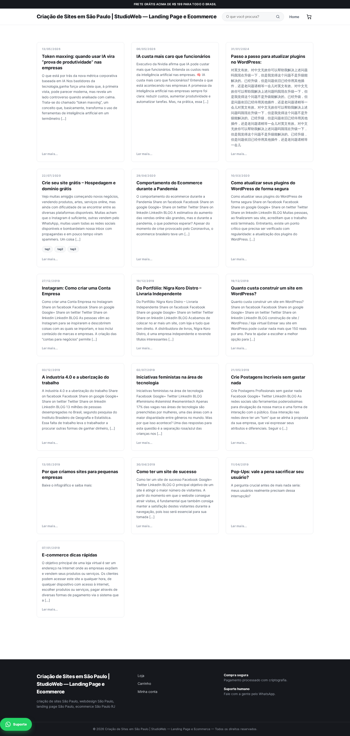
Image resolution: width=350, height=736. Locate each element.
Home (294, 17)
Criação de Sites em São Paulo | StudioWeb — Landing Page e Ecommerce (127, 16)
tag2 (60, 249)
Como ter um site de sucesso (166, 471)
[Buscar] (278, 16)
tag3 (73, 249)
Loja (141, 676)
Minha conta (147, 692)
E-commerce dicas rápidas (69, 554)
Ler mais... (50, 154)
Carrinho (144, 683)
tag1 (47, 249)
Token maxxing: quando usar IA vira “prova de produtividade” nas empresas (78, 62)
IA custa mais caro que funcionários (173, 56)
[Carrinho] (309, 16)
